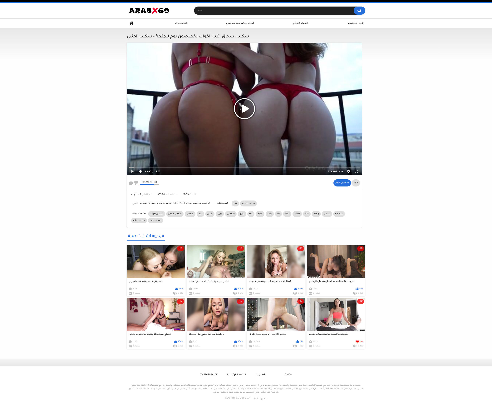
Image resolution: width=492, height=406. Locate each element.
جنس (210, 214)
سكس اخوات (156, 214)
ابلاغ (356, 183)
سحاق (327, 214)
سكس (190, 214)
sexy (270, 214)
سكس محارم (174, 214)
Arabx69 (240, 398)
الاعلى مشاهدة (355, 23)
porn (260, 214)
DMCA (288, 375)
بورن (220, 214)
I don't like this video (136, 183)
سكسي (231, 214)
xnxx (287, 214)
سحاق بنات (155, 220)
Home (131, 23)
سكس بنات (139, 220)
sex (251, 214)
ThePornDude (209, 375)
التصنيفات (181, 23)
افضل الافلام (300, 23)
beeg (316, 214)
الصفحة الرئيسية (236, 375)
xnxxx (297, 214)
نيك (200, 214)
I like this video (131, 183)
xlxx (235, 203)
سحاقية (339, 214)
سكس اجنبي (248, 203)
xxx (278, 214)
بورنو (242, 214)
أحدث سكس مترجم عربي (240, 23)
